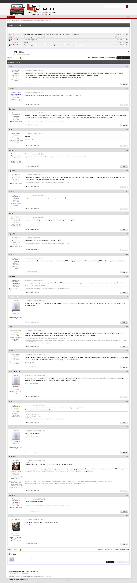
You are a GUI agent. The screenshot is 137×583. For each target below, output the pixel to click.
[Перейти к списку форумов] (33, 9)
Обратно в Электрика (103, 549)
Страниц (15, 58)
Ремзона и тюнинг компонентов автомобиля (33, 576)
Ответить (123, 58)
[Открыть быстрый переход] (128, 17)
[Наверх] (68, 580)
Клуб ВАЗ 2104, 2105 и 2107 (13, 576)
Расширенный (129, 6)
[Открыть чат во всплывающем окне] (20, 25)
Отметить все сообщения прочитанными (18, 579)
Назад (9, 57)
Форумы (10, 17)
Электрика (48, 576)
